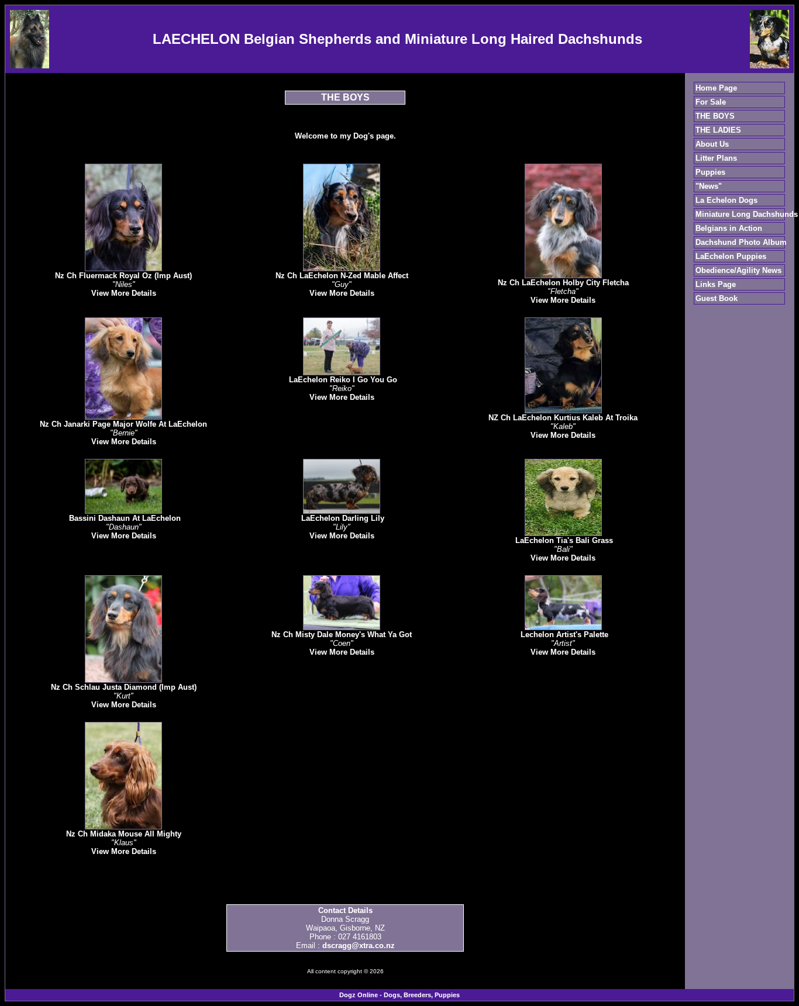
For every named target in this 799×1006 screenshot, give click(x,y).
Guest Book (716, 298)
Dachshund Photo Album (741, 242)
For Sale (710, 102)
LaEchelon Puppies (730, 256)
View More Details (123, 293)
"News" (708, 186)
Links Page (715, 284)
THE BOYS (715, 116)
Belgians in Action (728, 228)
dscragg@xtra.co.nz (358, 945)
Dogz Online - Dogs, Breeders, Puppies (399, 994)
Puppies (710, 172)
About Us (712, 144)
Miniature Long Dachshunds (746, 214)
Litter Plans (716, 158)
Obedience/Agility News (738, 270)
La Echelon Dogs (726, 200)
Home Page (716, 88)
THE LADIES (718, 130)
